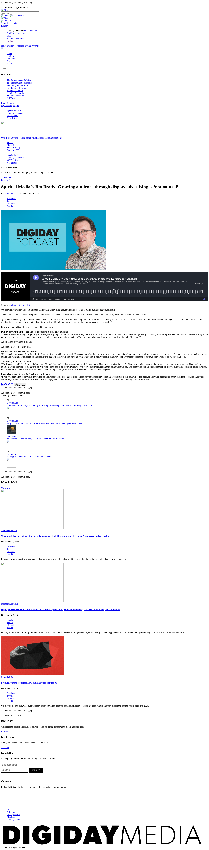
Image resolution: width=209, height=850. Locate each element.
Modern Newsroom (15, 95)
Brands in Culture (15, 90)
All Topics (11, 98)
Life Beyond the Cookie (18, 88)
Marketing (11, 145)
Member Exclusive (9, 604)
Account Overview (15, 38)
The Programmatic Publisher (19, 80)
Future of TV (13, 150)
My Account (6, 105)
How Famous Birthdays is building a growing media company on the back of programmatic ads (50, 405)
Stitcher (22, 305)
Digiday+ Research (15, 113)
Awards (35, 46)
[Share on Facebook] (5, 385)
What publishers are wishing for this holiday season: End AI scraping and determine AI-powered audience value (55, 536)
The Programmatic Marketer (19, 83)
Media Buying (13, 147)
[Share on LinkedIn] (2, 385)
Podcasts (20, 46)
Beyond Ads (6, 180)
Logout (10, 41)
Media (10, 142)
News (3, 46)
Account (5, 747)
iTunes (14, 305)
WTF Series (12, 115)
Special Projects (14, 110)
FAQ (9, 36)
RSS (29, 305)
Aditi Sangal (9, 193)
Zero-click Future (9, 530)
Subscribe (5, 23)
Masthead (11, 817)
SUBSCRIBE (7, 177)
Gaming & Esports (15, 93)
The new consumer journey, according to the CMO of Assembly (35, 438)
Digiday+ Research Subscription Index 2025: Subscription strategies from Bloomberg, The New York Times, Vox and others (60, 609)
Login (14, 23)
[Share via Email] (12, 385)
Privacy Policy (13, 814)
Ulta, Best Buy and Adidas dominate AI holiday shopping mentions (31, 138)
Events (28, 46)
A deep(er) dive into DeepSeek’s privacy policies (29, 456)
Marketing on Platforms (17, 85)
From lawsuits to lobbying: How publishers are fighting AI (29, 683)
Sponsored (11, 436)
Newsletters (12, 118)
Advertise (11, 812)
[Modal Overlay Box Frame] (22, 769)
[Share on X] (8, 385)
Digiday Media (13, 819)
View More (6, 488)
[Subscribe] (6, 21)
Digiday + (11, 46)
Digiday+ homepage (16, 33)
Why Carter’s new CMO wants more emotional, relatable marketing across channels (44, 423)
